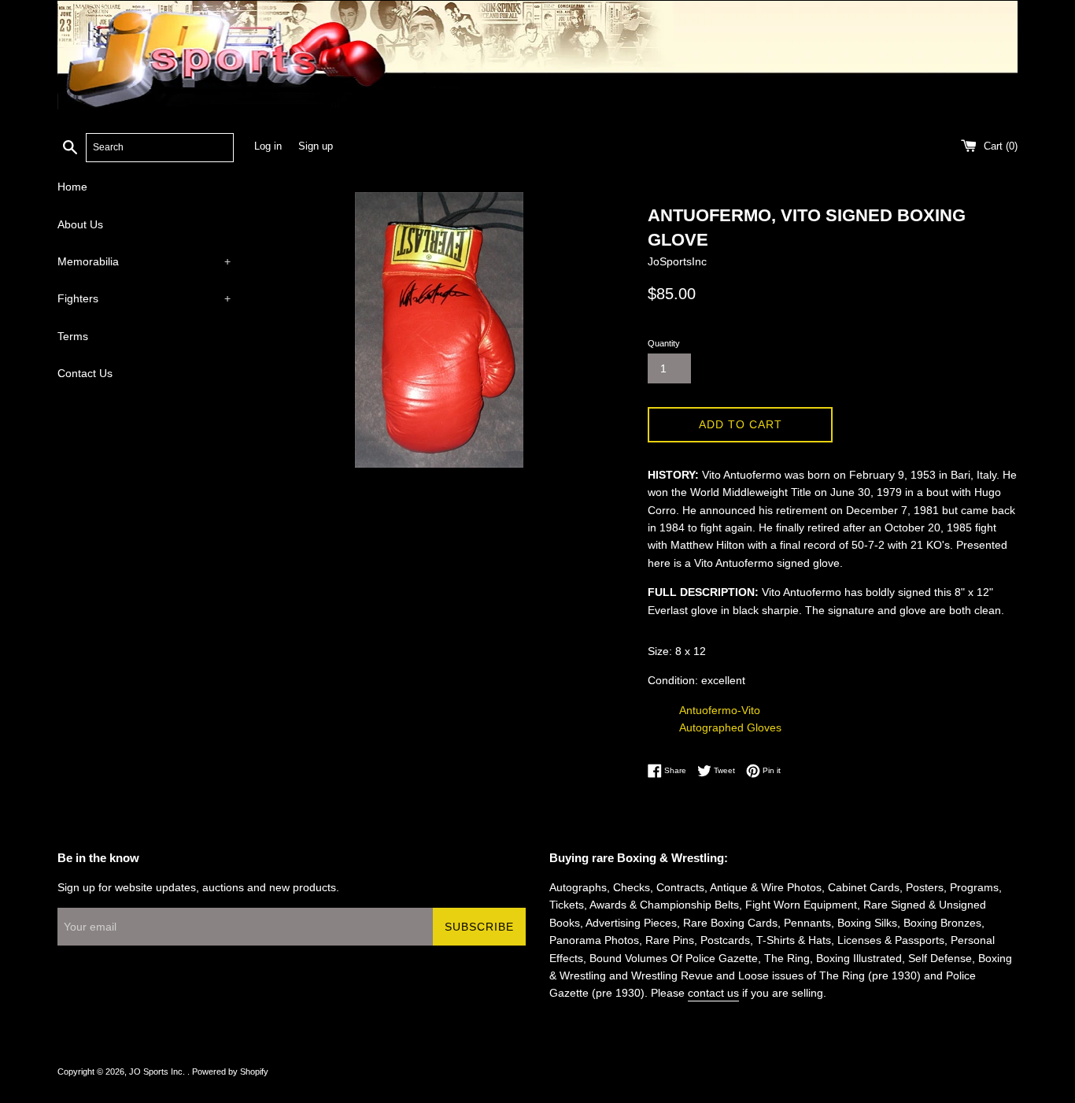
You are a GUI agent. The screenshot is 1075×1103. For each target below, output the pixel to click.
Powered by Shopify (230, 1071)
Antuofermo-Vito (719, 710)
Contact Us (85, 373)
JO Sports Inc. (158, 1071)
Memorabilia (144, 261)
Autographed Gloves (730, 727)
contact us (713, 992)
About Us (80, 224)
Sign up (315, 146)
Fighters (144, 298)
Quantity (664, 343)
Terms (72, 336)
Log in (268, 146)
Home (72, 186)
